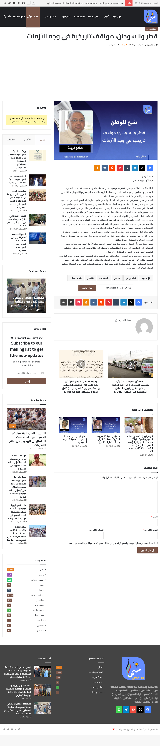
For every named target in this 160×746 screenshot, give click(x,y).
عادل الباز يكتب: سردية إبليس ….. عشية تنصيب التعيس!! (75, 439)
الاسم (154, 516)
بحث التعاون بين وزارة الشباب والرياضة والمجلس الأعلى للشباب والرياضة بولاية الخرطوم (85, 3)
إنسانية (145, 278)
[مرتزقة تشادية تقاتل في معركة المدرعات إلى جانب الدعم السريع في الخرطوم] (37, 460)
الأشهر (43, 139)
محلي (41, 574)
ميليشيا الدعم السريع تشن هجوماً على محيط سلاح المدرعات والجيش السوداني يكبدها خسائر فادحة (17, 199)
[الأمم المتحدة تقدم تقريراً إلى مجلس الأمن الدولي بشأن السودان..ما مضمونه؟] (37, 238)
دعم (116, 278)
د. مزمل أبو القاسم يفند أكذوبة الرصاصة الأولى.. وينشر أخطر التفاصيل (107, 439)
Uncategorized (37, 595)
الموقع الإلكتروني (96, 530)
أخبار (106, 17)
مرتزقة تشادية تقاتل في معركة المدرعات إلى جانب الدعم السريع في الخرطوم (17, 462)
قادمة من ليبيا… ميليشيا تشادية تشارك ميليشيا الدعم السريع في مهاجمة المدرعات (17, 511)
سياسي (40, 620)
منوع (42, 585)
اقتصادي (40, 630)
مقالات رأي (33, 17)
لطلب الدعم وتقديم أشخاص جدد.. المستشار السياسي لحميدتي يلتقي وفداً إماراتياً (17, 533)
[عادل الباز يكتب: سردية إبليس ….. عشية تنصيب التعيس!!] (73, 425)
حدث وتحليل (50, 17)
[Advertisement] (80, 73)
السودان (130, 278)
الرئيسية (116, 17)
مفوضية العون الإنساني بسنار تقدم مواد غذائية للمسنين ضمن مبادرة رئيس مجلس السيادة (17, 709)
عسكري (40, 625)
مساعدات (75, 278)
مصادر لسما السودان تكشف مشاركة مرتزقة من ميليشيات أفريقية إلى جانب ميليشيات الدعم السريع (18, 487)
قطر (89, 278)
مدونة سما (19, 17)
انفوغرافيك (79, 17)
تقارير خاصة (93, 17)
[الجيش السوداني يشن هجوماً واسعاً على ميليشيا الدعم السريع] (37, 220)
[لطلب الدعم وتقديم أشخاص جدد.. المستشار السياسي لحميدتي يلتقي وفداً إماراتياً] (37, 531)
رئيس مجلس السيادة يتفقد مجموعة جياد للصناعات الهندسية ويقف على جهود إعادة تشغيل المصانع (17, 672)
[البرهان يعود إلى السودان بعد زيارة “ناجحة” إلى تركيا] (37, 180)
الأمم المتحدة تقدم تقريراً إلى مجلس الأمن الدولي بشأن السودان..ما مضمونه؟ (19, 242)
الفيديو (66, 17)
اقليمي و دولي (37, 579)
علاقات (103, 278)
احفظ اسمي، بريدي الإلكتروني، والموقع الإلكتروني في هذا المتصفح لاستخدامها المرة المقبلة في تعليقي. (111, 543)
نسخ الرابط (87, 287)
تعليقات (11, 139)
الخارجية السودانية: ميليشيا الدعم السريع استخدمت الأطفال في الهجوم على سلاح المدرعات (27, 439)
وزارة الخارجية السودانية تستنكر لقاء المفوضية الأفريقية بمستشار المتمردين (17, 159)
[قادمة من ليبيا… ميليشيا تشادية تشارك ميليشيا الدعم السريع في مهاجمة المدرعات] (37, 509)
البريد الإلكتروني (150, 530)
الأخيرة (27, 139)
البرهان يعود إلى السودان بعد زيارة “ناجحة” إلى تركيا (18, 179)
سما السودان (150, 45)
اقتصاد (41, 590)
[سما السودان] (151, 17)
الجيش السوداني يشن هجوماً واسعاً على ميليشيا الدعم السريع (17, 221)
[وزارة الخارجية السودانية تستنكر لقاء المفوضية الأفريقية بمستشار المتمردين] (37, 155)
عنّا (9, 17)
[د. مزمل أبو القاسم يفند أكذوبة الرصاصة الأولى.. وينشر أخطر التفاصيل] (106, 425)
